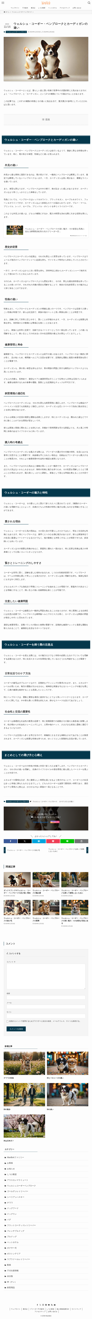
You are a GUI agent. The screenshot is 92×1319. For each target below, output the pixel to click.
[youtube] (49, 1305)
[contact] (55, 1305)
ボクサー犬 (12, 1248)
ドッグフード (13, 1208)
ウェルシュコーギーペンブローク (16, 32)
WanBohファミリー (15, 1157)
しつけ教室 (12, 1174)
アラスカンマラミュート (17, 1180)
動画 (9, 1265)
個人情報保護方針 (63, 1309)
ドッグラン (12, 1214)
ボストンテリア (13, 1254)
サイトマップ (76, 1309)
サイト (9, 1012)
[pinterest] (46, 1305)
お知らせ (11, 1169)
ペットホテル (13, 1242)
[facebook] (37, 1305)
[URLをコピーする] (81, 841)
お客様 (10, 1163)
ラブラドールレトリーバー (18, 1259)
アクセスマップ (40, 1311)
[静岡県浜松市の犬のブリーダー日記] (46, 3)
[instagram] (43, 1305)
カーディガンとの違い (66, 801)
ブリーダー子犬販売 (37, 1309)
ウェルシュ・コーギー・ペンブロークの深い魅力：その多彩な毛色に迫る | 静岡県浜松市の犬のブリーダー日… (54, 230)
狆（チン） (12, 1282)
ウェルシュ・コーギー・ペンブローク (45, 801)
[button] (10, 841)
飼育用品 (11, 1288)
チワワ (10, 1203)
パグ (9, 1220)
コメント (11, 962)
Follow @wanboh (40, 822)
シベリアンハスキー (15, 1197)
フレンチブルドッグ (15, 1231)
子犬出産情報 (13, 1271)
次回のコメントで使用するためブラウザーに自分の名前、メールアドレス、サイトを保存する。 (45, 1021)
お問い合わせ (52, 1311)
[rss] (52, 1305)
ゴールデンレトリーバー (17, 1191)
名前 (8, 993)
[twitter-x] (40, 1305)
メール (9, 1003)
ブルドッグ (12, 1237)
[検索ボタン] (89, 3)
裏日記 (25, 1309)
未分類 (10, 1276)
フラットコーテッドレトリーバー (21, 1225)
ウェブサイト (15, 1309)
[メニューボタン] (3, 3)
